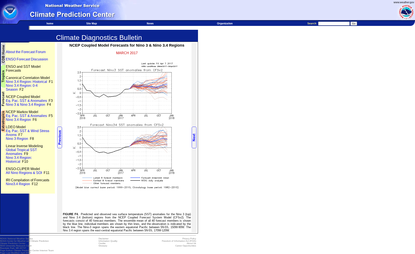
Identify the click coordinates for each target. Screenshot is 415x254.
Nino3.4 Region (18, 184)
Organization (225, 23)
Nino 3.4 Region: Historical (26, 82)
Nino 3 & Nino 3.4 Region (25, 104)
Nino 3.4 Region (18, 119)
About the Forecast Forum (26, 52)
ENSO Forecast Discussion (27, 59)
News (150, 23)
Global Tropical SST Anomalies (21, 152)
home (49, 23)
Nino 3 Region (17, 138)
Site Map (91, 23)
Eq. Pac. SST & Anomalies (26, 101)
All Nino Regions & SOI (24, 173)
